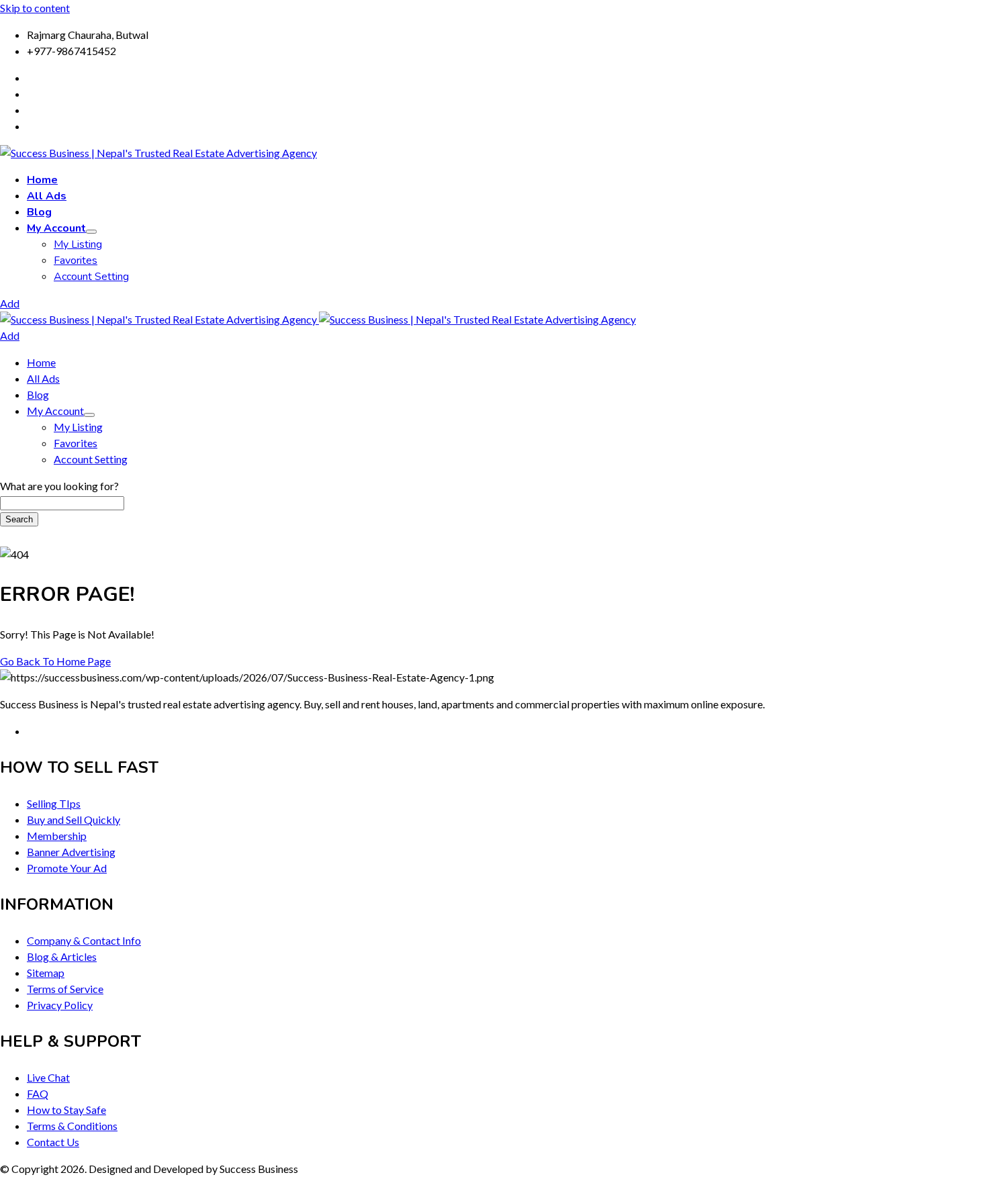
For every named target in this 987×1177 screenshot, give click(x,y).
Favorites (75, 260)
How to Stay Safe (66, 1109)
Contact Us (53, 1141)
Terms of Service (65, 988)
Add (9, 303)
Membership (57, 835)
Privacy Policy (60, 1004)
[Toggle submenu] (91, 232)
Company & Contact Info (84, 940)
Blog (39, 212)
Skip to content (35, 7)
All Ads (46, 196)
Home (42, 180)
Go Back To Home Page (55, 661)
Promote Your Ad (67, 867)
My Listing (78, 244)
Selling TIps (54, 803)
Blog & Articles (62, 956)
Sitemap (45, 972)
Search (19, 519)
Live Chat (48, 1077)
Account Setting (91, 276)
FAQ (37, 1093)
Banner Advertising (71, 851)
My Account (56, 228)
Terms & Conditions (72, 1125)
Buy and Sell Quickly (73, 819)
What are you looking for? (59, 485)
